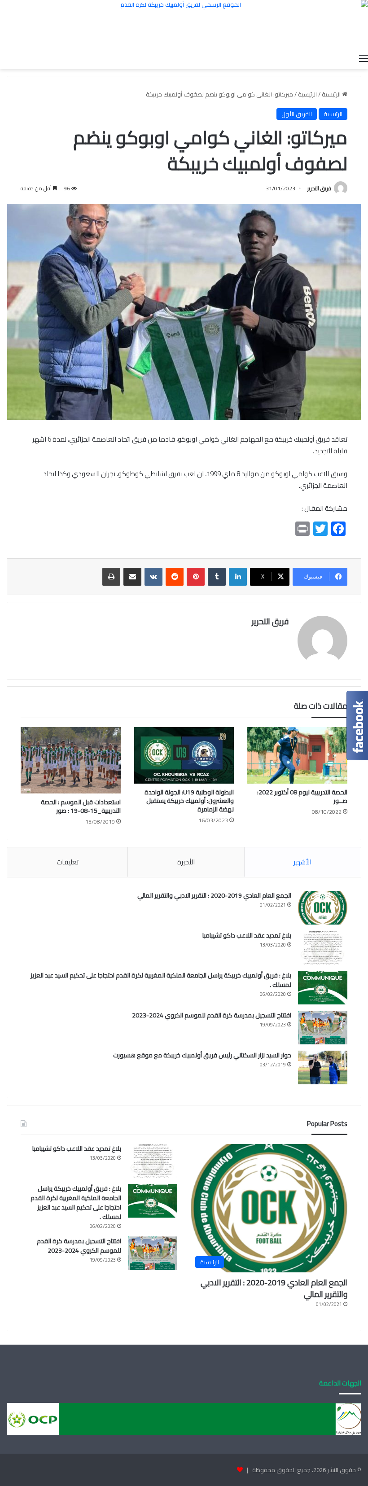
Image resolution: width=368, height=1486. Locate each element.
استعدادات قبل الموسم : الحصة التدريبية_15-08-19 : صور (81, 806)
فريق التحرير (319, 188)
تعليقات (68, 861)
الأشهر (302, 861)
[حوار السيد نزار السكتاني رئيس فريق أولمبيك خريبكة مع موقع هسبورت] (322, 1067)
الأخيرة (186, 861)
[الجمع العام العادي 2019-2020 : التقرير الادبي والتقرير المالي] (322, 908)
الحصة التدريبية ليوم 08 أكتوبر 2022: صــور (302, 796)
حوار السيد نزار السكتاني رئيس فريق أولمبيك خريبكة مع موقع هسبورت (202, 1055)
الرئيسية (332, 94)
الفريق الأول (296, 114)
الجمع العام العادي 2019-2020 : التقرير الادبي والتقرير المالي (214, 895)
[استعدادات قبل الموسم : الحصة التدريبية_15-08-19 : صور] (71, 760)
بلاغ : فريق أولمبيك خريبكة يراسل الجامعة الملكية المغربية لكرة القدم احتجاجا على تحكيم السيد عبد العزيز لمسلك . (161, 980)
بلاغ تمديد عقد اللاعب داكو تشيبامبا (246, 935)
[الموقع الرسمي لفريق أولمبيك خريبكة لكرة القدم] (184, 24)
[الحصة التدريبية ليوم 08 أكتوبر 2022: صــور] (297, 755)
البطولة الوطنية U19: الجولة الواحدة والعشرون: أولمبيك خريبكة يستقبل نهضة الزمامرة (189, 800)
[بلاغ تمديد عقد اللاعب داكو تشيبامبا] (322, 947)
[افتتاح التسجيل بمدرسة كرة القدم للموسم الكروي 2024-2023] (322, 1027)
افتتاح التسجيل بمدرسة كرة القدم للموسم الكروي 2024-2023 (211, 1015)
